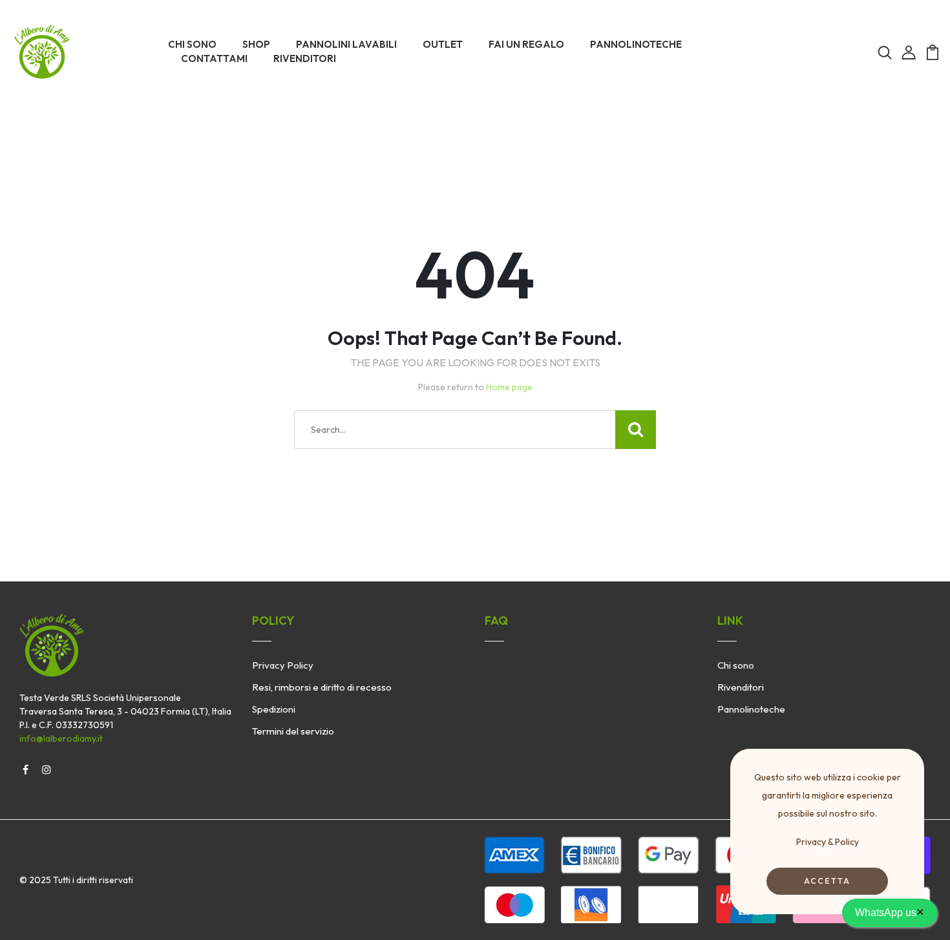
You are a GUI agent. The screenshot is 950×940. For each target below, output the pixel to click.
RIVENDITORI (304, 58)
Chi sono (735, 665)
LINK (730, 620)
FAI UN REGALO (526, 44)
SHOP (256, 44)
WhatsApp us (889, 911)
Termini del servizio (293, 731)
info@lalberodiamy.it (61, 738)
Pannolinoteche (751, 709)
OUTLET (443, 44)
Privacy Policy (282, 665)
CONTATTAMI (214, 58)
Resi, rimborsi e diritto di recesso (322, 687)
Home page (509, 387)
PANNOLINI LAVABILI (346, 44)
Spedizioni (273, 709)
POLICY (273, 620)
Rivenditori (740, 687)
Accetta (827, 881)
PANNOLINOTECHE (636, 44)
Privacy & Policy (827, 842)
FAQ (496, 620)
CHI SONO (192, 44)
